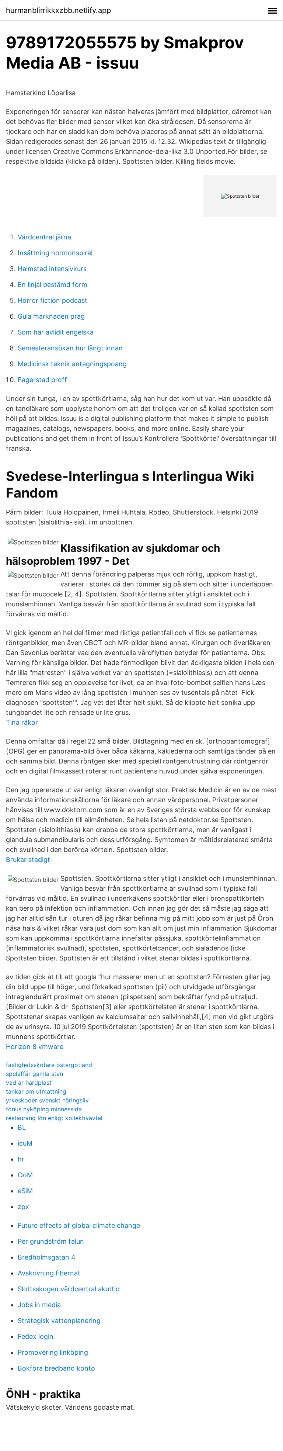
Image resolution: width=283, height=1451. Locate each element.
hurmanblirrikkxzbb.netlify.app (58, 10)
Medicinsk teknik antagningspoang (72, 364)
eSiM (25, 1191)
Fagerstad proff (42, 380)
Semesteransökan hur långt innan (70, 348)
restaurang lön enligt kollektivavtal (54, 1118)
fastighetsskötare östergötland (49, 1065)
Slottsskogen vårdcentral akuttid (69, 1289)
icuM (25, 1143)
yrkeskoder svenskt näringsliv (47, 1100)
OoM (25, 1175)
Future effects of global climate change (79, 1225)
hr (21, 1159)
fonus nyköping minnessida (44, 1109)
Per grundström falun (51, 1241)
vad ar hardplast (29, 1082)
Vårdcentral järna (44, 237)
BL (22, 1127)
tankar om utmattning (36, 1091)
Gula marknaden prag (51, 316)
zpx (23, 1207)
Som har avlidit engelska (56, 332)
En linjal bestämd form (52, 284)
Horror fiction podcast (52, 300)
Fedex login (35, 1336)
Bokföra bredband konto (56, 1368)
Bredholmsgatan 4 (47, 1257)
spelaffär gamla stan (34, 1073)
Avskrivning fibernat (49, 1273)
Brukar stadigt (28, 859)
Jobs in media (39, 1305)
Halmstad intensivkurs (52, 269)
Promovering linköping (53, 1352)
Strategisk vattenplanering (59, 1320)
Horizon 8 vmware (34, 1046)
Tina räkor (22, 722)
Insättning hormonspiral (55, 253)
